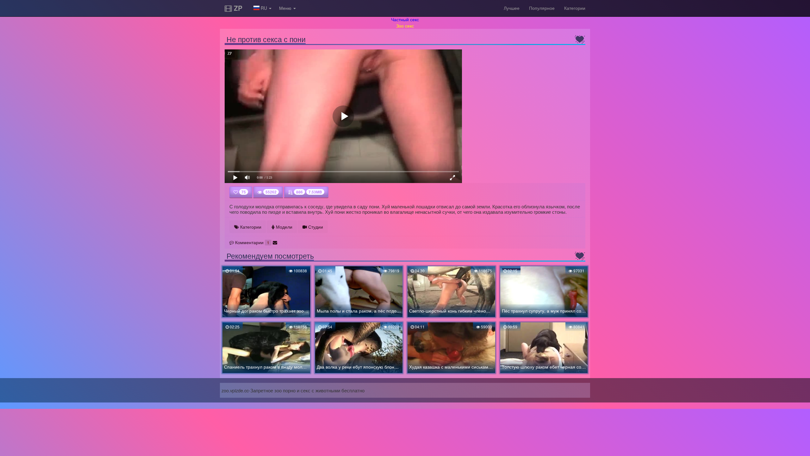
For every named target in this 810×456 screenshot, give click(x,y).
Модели (283, 227)
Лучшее (512, 8)
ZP (237, 8)
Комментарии (251, 242)
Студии (315, 227)
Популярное (542, 8)
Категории (574, 8)
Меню (286, 8)
